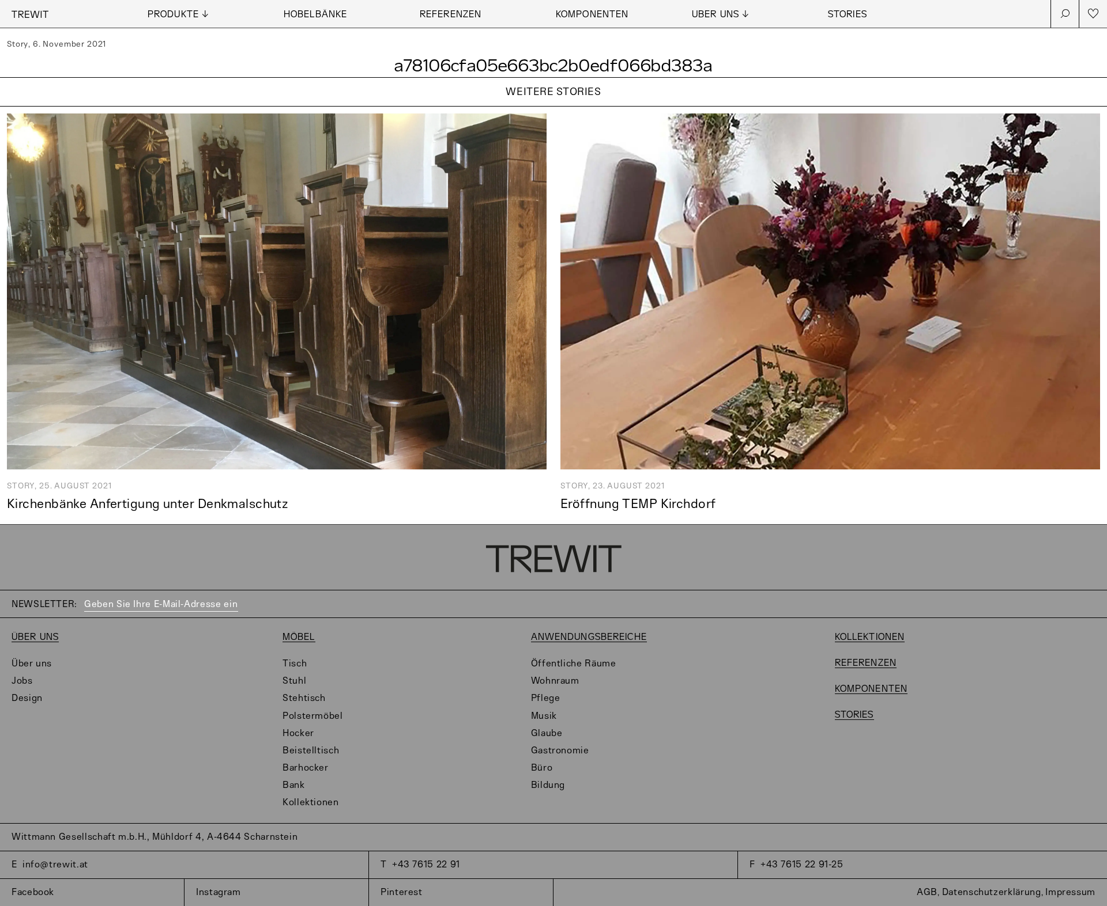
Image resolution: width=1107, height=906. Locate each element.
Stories (847, 15)
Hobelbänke (315, 15)
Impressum (1070, 892)
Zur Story (553, 107)
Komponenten (592, 15)
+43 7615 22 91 (426, 865)
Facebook (33, 892)
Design (27, 698)
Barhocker (306, 768)
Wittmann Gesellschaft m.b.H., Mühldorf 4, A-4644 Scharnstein (155, 837)
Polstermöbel (313, 716)
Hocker (298, 733)
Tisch (295, 664)
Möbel (299, 637)
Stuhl (294, 681)
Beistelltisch (311, 751)
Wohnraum (555, 681)
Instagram (218, 892)
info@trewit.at (55, 865)
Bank (294, 785)
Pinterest (402, 892)
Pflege (545, 698)
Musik (544, 716)
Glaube (547, 733)
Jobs (22, 681)
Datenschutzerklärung (991, 892)
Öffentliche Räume (573, 664)
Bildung (548, 785)
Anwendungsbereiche (589, 637)
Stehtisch (304, 698)
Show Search (1065, 14)
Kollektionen (311, 803)
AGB (927, 892)
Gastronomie (560, 751)
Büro (542, 768)
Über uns (35, 637)
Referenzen (450, 15)
